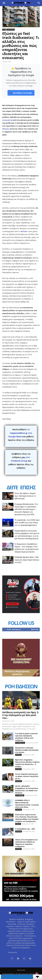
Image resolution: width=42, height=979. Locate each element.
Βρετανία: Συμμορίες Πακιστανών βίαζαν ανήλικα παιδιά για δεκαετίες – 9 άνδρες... (27, 763)
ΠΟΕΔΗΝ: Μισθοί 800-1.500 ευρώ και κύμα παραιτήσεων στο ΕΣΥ (27, 560)
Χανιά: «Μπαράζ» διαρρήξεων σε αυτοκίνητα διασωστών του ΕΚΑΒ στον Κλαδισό (26, 789)
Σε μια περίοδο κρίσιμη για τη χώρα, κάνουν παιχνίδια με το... (26, 776)
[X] (24, 958)
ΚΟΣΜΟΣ (18, 755)
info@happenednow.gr (26, 952)
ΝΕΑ (4, 29)
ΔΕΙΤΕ (12, 487)
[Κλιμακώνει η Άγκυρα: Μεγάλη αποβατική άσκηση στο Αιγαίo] (7, 750)
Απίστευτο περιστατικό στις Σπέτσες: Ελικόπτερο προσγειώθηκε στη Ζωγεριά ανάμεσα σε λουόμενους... (26, 818)
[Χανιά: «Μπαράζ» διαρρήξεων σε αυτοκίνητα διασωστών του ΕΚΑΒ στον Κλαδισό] (7, 789)
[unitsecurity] (21, 612)
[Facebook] (12, 958)
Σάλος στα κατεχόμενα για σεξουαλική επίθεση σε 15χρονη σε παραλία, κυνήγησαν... (26, 843)
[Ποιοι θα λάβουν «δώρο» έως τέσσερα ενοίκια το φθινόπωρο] (7, 496)
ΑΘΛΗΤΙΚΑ (6, 708)
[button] (3, 3)
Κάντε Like (34, 629)
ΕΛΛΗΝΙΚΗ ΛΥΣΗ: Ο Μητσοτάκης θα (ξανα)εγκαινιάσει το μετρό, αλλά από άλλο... (27, 803)
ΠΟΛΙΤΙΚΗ (18, 781)
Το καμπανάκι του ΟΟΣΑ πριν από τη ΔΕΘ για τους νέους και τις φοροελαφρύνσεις (27, 522)
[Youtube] (30, 958)
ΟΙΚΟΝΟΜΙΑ (10, 29)
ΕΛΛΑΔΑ (18, 824)
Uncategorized (20, 743)
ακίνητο (24, 231)
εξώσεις (6, 129)
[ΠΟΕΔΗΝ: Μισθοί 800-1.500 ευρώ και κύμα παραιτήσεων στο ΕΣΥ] (7, 560)
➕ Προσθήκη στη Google (21, 93)
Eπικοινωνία (21, 970)
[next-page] (7, 568)
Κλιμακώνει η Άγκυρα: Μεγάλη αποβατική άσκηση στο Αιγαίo (26, 750)
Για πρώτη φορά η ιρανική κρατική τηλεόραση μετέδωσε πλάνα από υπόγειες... (26, 736)
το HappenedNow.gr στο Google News (20, 433)
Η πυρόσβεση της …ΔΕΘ (25, 829)
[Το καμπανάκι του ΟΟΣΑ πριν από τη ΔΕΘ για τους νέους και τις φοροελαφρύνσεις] (7, 522)
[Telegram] (18, 958)
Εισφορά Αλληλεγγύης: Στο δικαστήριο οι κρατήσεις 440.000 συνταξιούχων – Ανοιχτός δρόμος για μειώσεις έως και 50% (26, 509)
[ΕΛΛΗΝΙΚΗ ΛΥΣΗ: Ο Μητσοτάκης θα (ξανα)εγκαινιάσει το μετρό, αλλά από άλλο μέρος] (7, 803)
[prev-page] (3, 568)
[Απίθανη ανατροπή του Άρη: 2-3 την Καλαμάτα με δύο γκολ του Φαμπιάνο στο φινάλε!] (21, 700)
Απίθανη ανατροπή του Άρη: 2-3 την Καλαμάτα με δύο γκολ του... (20, 715)
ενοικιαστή (7, 120)
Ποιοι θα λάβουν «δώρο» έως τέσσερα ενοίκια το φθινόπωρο (25, 496)
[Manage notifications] (37, 974)
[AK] (21, 676)
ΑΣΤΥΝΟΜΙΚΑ (20, 795)
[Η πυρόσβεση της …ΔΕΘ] (7, 832)
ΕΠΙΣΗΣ (28, 487)
